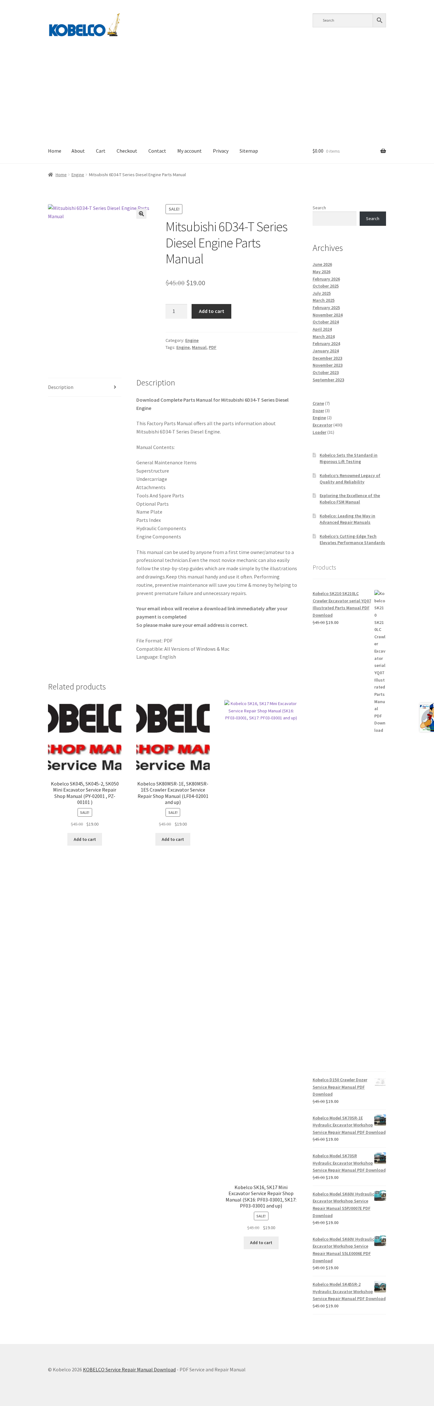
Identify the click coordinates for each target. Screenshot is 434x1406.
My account (189, 151)
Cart (100, 151)
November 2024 (327, 315)
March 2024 (324, 336)
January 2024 (326, 351)
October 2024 (326, 322)
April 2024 (322, 329)
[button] (141, 214)
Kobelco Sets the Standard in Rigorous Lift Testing (348, 458)
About (78, 151)
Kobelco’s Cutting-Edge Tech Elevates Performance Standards (352, 539)
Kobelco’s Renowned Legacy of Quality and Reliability (350, 479)
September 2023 (328, 380)
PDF (212, 347)
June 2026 (322, 264)
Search (319, 208)
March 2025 (324, 300)
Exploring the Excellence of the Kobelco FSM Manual (350, 499)
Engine (77, 174)
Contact (157, 151)
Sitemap (249, 151)
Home (54, 151)
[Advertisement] (217, 91)
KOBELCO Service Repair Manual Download (129, 1369)
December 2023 (327, 358)
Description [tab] (60, 387)
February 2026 (326, 279)
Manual (199, 347)
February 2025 (326, 307)
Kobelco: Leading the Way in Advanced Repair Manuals (347, 519)
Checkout (127, 151)
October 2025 (326, 286)
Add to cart (211, 311)
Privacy (220, 151)
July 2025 (322, 293)
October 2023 (326, 372)
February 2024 (326, 343)
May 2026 (321, 271)
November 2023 (327, 365)
